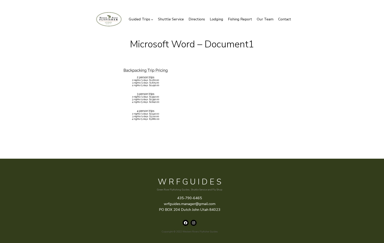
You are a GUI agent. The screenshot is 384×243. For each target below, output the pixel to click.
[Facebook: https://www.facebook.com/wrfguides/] (186, 223)
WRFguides (190, 181)
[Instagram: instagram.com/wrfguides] (194, 223)
